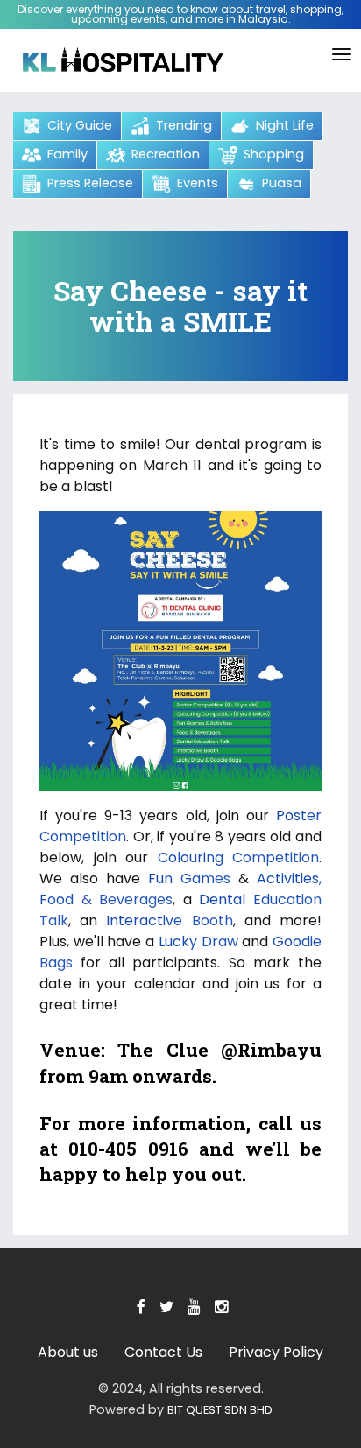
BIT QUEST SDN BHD (220, 1409)
